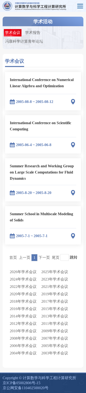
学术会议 (12, 33)
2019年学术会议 (54, 294)
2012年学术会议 (23, 324)
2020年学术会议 (23, 294)
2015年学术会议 (54, 309)
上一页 (24, 257)
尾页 (55, 257)
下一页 (44, 257)
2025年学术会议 (54, 272)
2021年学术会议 (54, 287)
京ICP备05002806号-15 (21, 383)
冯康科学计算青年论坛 (24, 41)
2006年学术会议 (23, 346)
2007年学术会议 (54, 338)
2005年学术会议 (54, 346)
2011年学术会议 (54, 324)
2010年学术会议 (23, 331)
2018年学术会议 (23, 301)
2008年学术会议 (23, 338)
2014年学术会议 (23, 316)
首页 (13, 257)
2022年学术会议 (23, 287)
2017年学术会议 (54, 301)
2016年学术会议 (23, 309)
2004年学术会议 (23, 353)
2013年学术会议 (54, 316)
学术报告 (32, 33)
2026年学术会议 (23, 272)
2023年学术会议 (54, 279)
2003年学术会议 (54, 353)
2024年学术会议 (23, 279)
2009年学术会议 (54, 331)
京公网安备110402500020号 (25, 388)
